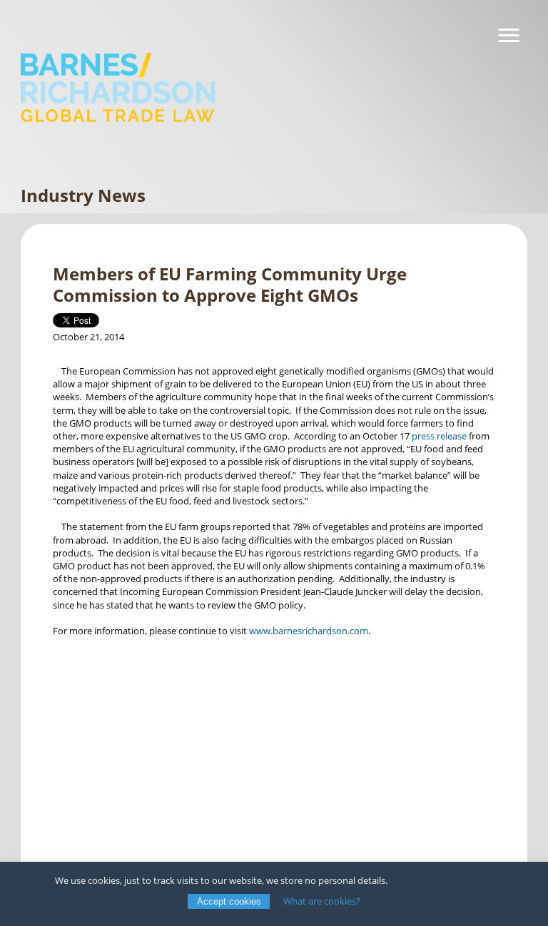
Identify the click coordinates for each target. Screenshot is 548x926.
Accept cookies (229, 901)
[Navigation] (509, 35)
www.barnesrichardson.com (308, 630)
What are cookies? (321, 901)
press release (439, 435)
